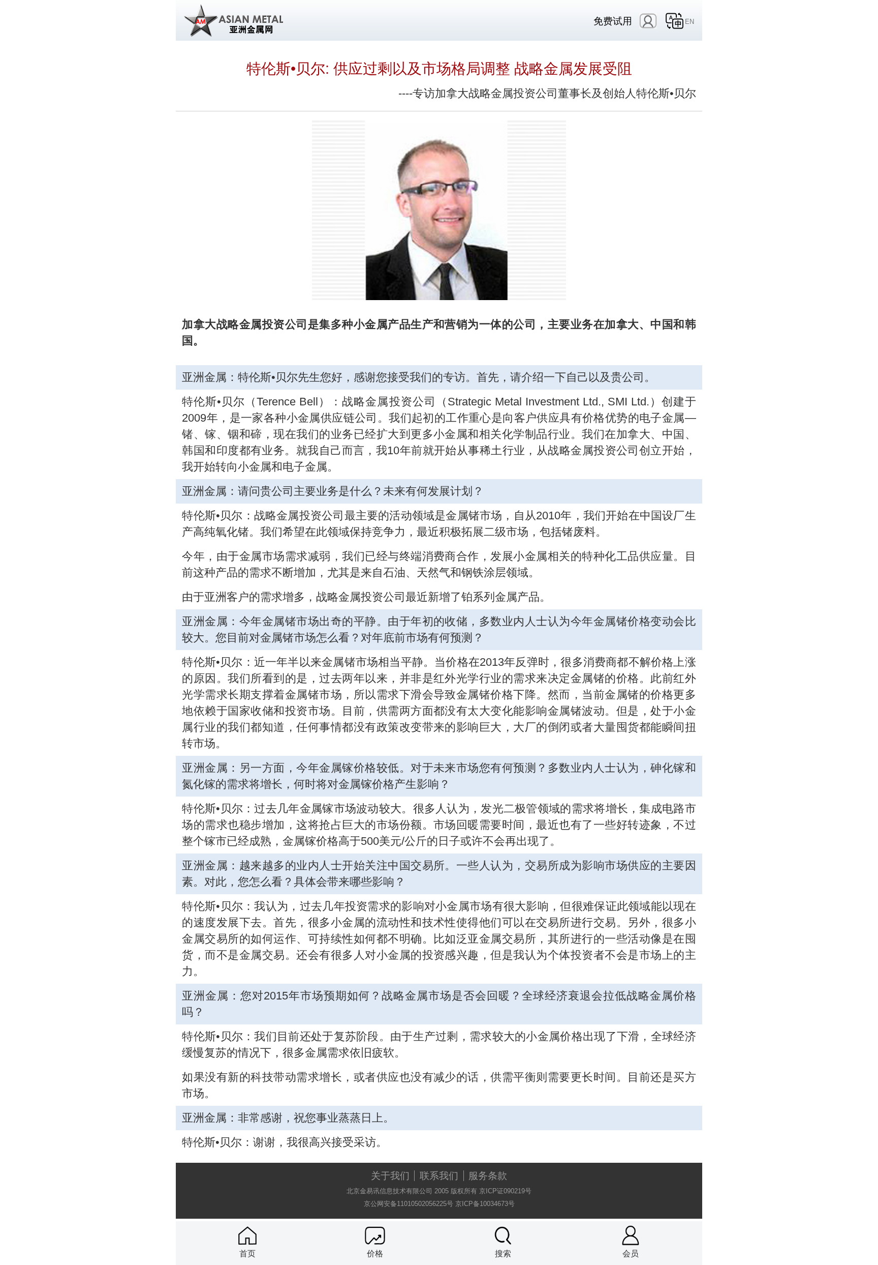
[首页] (247, 1235)
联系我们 (439, 1175)
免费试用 (612, 21)
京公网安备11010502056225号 (408, 1204)
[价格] (375, 1235)
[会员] (630, 1235)
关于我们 (390, 1175)
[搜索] (503, 1235)
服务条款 (487, 1175)
